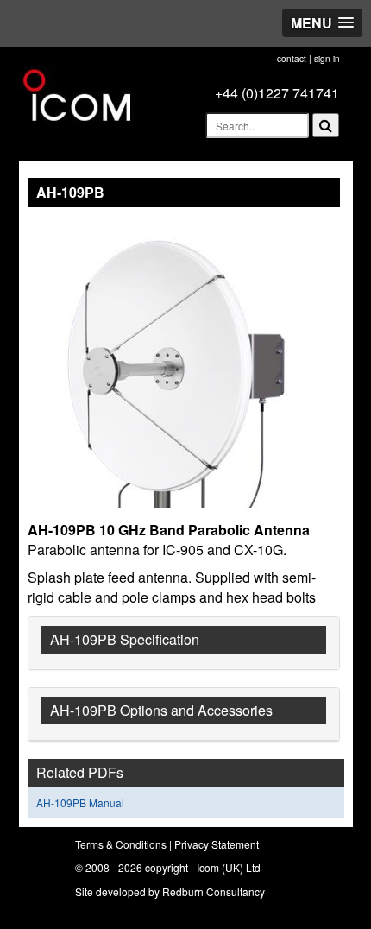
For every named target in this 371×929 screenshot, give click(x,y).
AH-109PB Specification (124, 639)
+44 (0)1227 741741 (277, 93)
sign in (327, 59)
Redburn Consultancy (213, 891)
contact (291, 59)
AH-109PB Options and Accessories (161, 710)
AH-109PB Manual (80, 802)
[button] (322, 23)
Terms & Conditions (121, 844)
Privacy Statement (216, 844)
